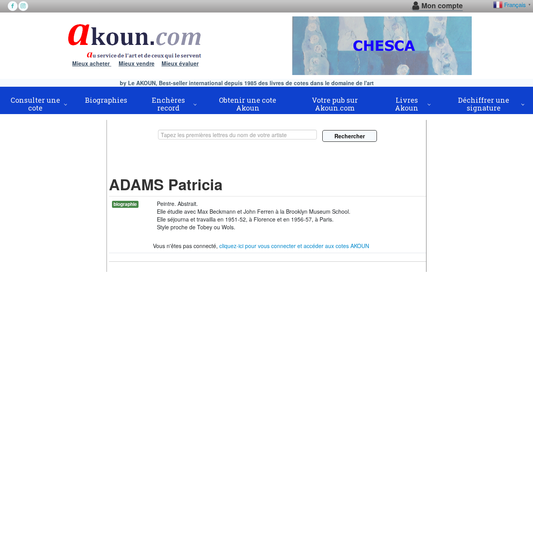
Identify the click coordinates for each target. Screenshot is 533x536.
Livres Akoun (406, 104)
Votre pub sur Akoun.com (335, 104)
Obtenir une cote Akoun (247, 104)
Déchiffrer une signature (483, 104)
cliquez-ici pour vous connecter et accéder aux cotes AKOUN (294, 246)
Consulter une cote (35, 104)
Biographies (106, 100)
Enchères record (168, 104)
